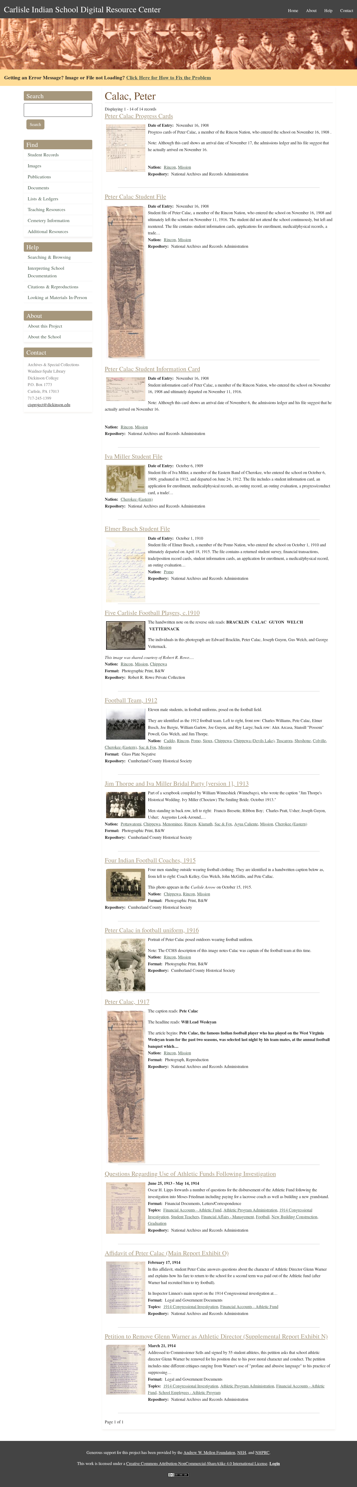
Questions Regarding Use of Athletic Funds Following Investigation (190, 1173)
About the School (44, 336)
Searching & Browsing (49, 257)
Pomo (169, 571)
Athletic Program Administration (250, 1210)
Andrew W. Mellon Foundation (209, 1452)
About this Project (45, 326)
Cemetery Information (49, 220)
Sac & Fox (147, 747)
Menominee (172, 824)
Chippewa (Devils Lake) (254, 740)
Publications (39, 176)
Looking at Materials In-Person (57, 297)
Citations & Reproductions (53, 286)
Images (34, 165)
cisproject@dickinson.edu (49, 404)
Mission (184, 167)
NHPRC (262, 1452)
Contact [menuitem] (346, 10)
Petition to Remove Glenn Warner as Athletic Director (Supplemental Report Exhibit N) (216, 1336)
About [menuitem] (311, 10)
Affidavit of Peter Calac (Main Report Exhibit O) (167, 1253)
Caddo (169, 740)
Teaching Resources (46, 209)
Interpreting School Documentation (46, 272)
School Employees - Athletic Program (190, 1392)
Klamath (205, 824)
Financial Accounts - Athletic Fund (192, 1210)
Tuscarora (284, 740)
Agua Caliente (246, 824)
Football (262, 1216)
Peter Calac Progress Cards (139, 116)
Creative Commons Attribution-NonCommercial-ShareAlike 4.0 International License (196, 1463)
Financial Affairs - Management (227, 1216)
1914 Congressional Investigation (190, 1306)
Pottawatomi (131, 824)
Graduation (157, 1223)
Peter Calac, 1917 (127, 1001)
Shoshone (303, 740)
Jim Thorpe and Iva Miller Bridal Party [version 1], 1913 (177, 783)
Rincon (170, 167)
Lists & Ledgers (43, 198)
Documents (38, 187)
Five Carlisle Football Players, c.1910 (152, 612)
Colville (319, 740)
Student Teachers (185, 1216)
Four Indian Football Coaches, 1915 (150, 860)
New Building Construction (294, 1216)
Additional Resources (48, 231)
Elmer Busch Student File (137, 528)
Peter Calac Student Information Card (152, 369)
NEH (241, 1452)
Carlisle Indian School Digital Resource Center (82, 9)
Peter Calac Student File (135, 196)
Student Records (43, 154)
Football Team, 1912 (131, 700)
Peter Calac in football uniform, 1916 (152, 930)
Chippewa (158, 664)
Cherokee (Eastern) (137, 499)
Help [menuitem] (328, 10)
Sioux (207, 740)
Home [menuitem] (293, 10)
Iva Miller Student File (134, 456)
